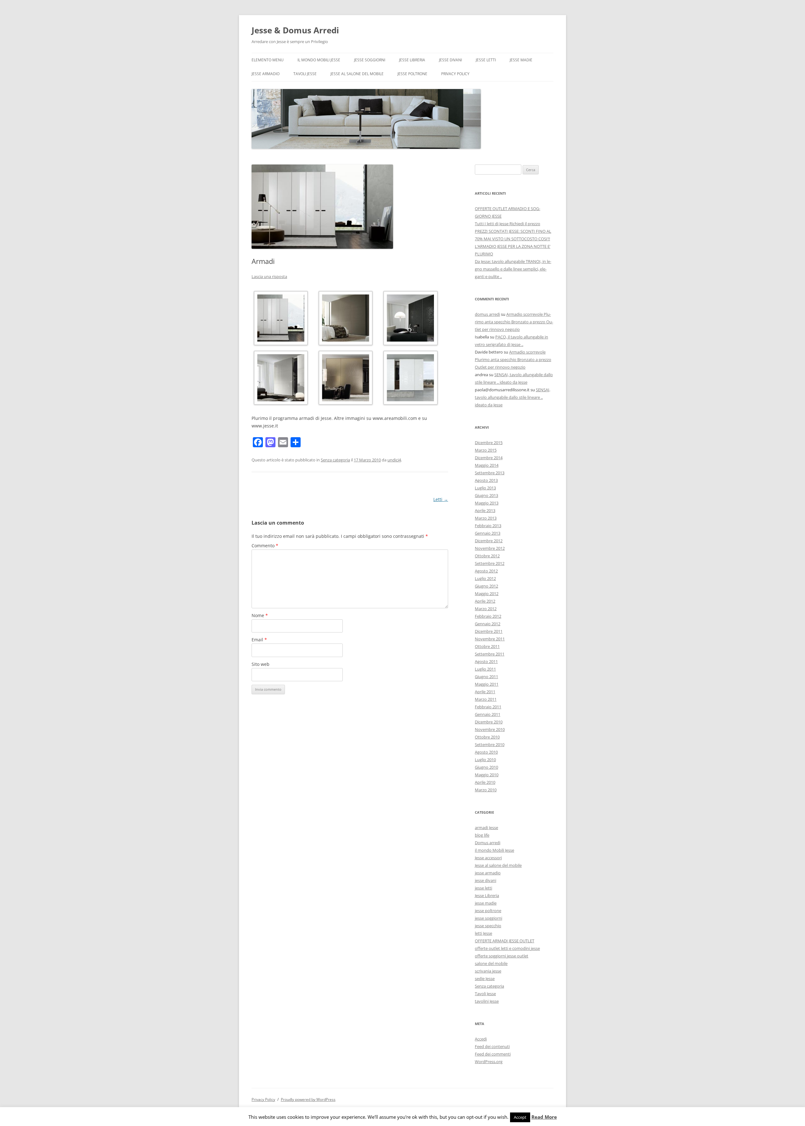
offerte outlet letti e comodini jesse (507, 948)
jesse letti (486, 60)
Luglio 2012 (485, 578)
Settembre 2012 (489, 563)
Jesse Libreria (412, 60)
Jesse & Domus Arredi (295, 30)
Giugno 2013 (486, 495)
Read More (544, 1117)
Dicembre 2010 (488, 722)
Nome (260, 615)
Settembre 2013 (489, 473)
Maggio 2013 (486, 503)
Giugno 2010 (486, 767)
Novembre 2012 (490, 548)
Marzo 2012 (486, 608)
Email (259, 640)
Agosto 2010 (486, 752)
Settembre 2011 (489, 654)
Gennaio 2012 (487, 624)
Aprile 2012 (485, 601)
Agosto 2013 (486, 480)
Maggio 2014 (486, 465)
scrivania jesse (488, 971)
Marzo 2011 (486, 699)
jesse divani (450, 60)
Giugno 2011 (486, 676)
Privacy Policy (455, 73)
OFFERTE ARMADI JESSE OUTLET (504, 941)
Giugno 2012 (486, 586)
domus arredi (487, 314)
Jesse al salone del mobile (357, 73)
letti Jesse (483, 933)
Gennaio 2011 (487, 714)
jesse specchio (488, 925)
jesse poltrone (412, 73)
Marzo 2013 (486, 518)
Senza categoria (335, 460)
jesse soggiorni (369, 60)
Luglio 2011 (485, 669)
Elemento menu (268, 60)
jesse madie (521, 60)
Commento (265, 546)
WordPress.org (488, 1061)
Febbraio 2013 (488, 525)
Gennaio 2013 (487, 533)
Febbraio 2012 (488, 616)
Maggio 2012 (486, 593)
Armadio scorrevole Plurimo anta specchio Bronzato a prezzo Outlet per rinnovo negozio (514, 321)
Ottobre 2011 (487, 646)
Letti (440, 499)
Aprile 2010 (485, 782)
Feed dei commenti (493, 1054)
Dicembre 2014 (488, 457)
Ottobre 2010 (487, 737)
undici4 (394, 460)
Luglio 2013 (485, 488)
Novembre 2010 (490, 729)
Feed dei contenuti (492, 1046)
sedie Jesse (485, 978)
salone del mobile (491, 963)
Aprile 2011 (485, 691)
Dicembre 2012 (488, 540)
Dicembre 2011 (488, 631)
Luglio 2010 (485, 759)
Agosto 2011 (486, 661)
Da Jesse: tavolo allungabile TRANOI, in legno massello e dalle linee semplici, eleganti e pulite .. (513, 269)
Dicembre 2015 (488, 442)
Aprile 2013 (485, 510)
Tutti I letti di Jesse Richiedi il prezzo (507, 223)
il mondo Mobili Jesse (318, 60)
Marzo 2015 (486, 450)
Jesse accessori (488, 858)
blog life (482, 835)
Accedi (481, 1039)
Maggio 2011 (486, 684)
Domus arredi (487, 842)
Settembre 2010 (489, 744)
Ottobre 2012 (487, 556)
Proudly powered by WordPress (308, 1099)
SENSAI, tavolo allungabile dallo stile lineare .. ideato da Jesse (512, 397)
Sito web (260, 664)
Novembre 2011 (490, 639)
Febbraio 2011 (488, 707)
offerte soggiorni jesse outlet (501, 956)
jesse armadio (266, 73)
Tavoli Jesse (305, 73)
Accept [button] (520, 1117)
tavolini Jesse (487, 1001)
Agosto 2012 (486, 571)
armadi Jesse (486, 827)
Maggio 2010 (486, 775)
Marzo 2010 (486, 790)
